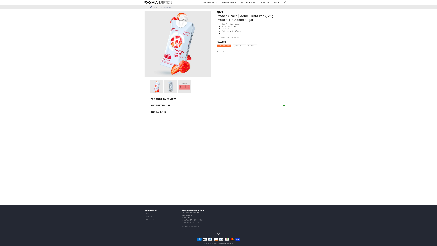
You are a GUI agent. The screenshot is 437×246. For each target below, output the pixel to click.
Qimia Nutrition (215, 243)
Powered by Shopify (226, 243)
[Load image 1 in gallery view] (156, 86)
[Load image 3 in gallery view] (170, 86)
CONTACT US (149, 219)
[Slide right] (208, 86)
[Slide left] (147, 86)
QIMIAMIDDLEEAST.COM (190, 226)
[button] (264, 2)
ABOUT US (148, 216)
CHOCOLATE (240, 46)
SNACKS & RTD (166, 7)
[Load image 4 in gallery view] (184, 86)
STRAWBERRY (224, 46)
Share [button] (221, 51)
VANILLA (252, 46)
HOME (155, 7)
